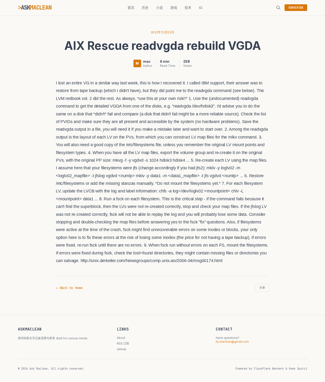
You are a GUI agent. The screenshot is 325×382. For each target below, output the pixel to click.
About (121, 338)
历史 (145, 7)
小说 (159, 7)
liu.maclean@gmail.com (232, 341)
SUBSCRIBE (295, 8)
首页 (131, 7)
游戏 (173, 7)
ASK (36, 7)
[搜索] (278, 7)
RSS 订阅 (123, 343)
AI (201, 7)
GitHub (121, 349)
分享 (262, 288)
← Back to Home (69, 288)
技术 (188, 7)
